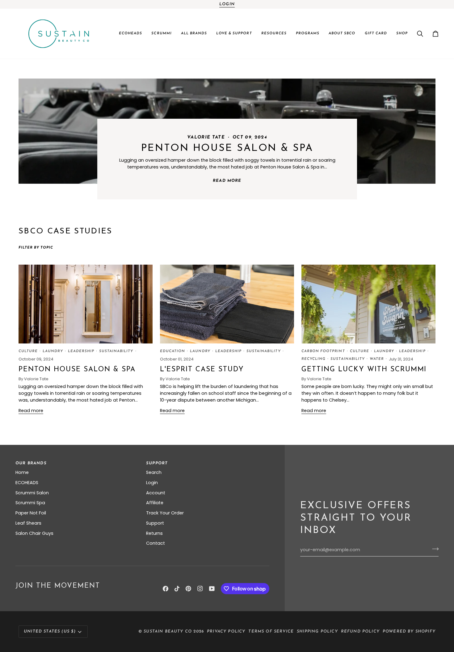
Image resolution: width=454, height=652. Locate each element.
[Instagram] (200, 588)
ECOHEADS (26, 482)
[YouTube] (212, 588)
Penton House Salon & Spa (227, 148)
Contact (155, 543)
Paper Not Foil (30, 513)
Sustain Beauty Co (168, 631)
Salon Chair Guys (34, 533)
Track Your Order (165, 513)
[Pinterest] (188, 588)
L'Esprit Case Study (202, 369)
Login (227, 4)
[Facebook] (165, 588)
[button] (130, 34)
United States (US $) (50, 631)
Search (154, 472)
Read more (227, 181)
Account (155, 493)
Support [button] (157, 463)
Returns (154, 533)
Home (22, 472)
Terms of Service (271, 631)
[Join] (433, 549)
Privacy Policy (226, 631)
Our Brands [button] (31, 463)
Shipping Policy (317, 631)
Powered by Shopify (409, 631)
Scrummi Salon (32, 493)
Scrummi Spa (30, 503)
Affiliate (154, 503)
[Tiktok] (176, 588)
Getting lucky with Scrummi (364, 369)
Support (155, 523)
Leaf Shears (28, 523)
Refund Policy (360, 631)
